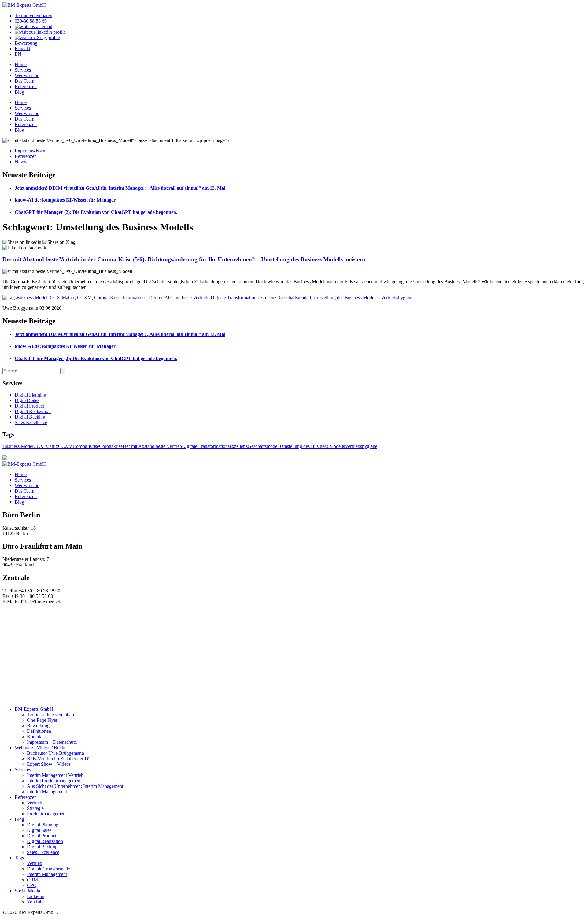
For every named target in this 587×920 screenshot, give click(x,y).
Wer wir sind (27, 75)
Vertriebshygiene (397, 297)
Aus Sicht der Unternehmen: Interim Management (75, 786)
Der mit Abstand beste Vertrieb (178, 297)
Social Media (27, 890)
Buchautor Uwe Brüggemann (55, 753)
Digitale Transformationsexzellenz (243, 297)
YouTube (36, 901)
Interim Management (47, 791)
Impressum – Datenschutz (52, 742)
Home (21, 64)
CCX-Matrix (62, 297)
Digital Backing (30, 416)
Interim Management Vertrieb (55, 775)
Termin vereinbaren (33, 15)
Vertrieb (34, 802)
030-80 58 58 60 (31, 21)
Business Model (32, 297)
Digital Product (29, 405)
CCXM (84, 297)
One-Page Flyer (42, 720)
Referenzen (26, 86)
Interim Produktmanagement (54, 780)
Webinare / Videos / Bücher (41, 747)
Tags (19, 857)
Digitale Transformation (50, 868)
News (20, 161)
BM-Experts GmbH (34, 709)
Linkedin (35, 896)
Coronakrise (134, 297)
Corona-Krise (107, 297)
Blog (19, 92)
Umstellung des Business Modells (345, 297)
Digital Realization (33, 411)
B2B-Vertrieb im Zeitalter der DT (59, 758)
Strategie (35, 808)
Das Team (24, 81)
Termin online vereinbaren (52, 714)
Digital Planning (30, 394)
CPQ (32, 885)
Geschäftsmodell (295, 297)
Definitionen (39, 731)
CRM (32, 879)
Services (23, 70)
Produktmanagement (47, 813)
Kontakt (22, 48)
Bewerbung (26, 43)
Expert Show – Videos (49, 764)
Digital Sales (27, 400)
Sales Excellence (31, 422)
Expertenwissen (30, 150)
